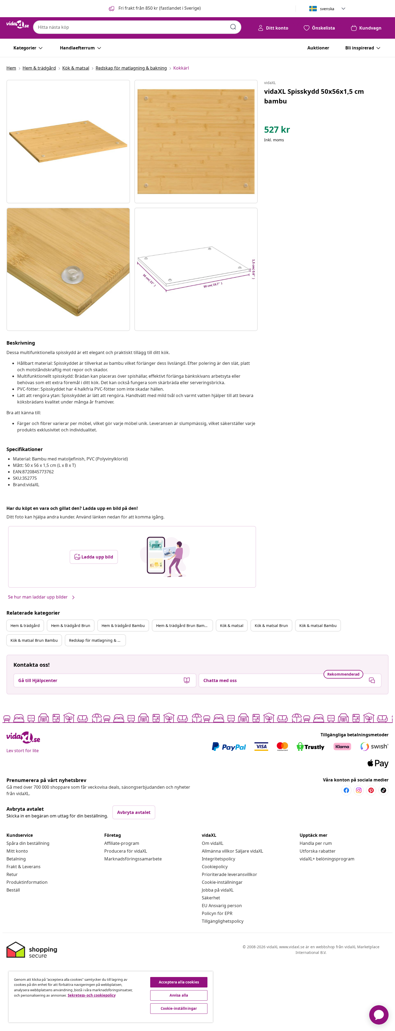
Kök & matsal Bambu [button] (318, 625)
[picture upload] (165, 557)
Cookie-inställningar (222, 882)
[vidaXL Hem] (17, 24)
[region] (111, 996)
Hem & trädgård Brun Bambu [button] (182, 625)
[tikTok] (383, 790)
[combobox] (137, 27)
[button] (154, 8)
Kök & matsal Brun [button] (271, 625)
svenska (327, 8)
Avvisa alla (179, 995)
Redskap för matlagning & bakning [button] (97, 640)
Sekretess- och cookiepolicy (92, 995)
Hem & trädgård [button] (25, 625)
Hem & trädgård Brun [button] (70, 625)
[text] (277, 131)
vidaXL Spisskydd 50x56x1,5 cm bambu (314, 96)
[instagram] (358, 790)
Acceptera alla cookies (179, 982)
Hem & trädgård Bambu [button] (123, 625)
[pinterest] (371, 790)
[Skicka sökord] (233, 27)
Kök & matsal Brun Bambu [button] (34, 640)
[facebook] (346, 790)
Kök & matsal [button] (231, 625)
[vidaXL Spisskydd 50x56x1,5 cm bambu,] (68, 141)
